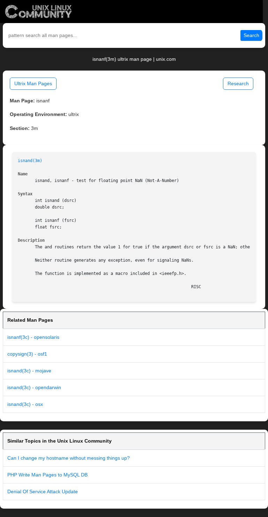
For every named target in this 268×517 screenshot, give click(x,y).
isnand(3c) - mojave (29, 370)
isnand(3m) (30, 160)
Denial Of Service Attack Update (42, 491)
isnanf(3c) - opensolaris (33, 337)
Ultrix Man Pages (33, 83)
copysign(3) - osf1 (27, 354)
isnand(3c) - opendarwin (34, 387)
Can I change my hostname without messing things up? (68, 458)
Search (251, 35)
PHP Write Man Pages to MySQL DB (47, 475)
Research (238, 83)
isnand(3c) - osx (25, 404)
